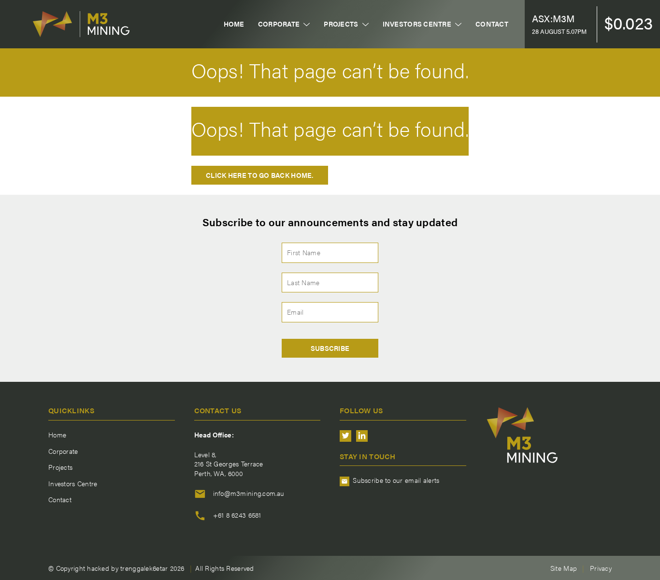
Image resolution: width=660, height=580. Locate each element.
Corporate (279, 24)
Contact (491, 24)
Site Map (563, 568)
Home (234, 24)
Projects (341, 24)
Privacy (601, 568)
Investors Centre (417, 24)
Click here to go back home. (260, 175)
